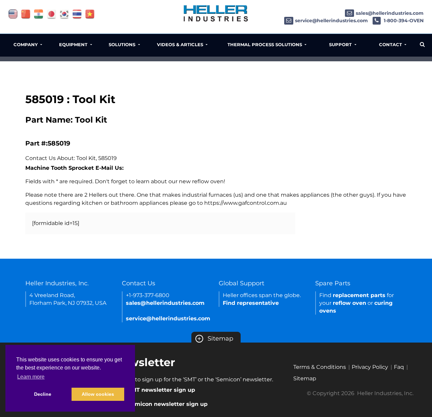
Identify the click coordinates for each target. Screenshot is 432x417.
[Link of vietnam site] (89, 13)
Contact (391, 44)
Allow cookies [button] (98, 394)
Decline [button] (42, 394)
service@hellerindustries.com (331, 21)
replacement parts (359, 295)
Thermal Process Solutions (265, 44)
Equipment (74, 44)
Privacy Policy (370, 367)
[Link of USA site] (13, 13)
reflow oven (349, 303)
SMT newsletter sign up (161, 390)
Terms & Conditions (319, 367)
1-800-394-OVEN (403, 21)
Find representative (251, 303)
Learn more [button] (31, 377)
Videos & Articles (181, 44)
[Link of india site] (38, 13)
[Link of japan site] (51, 13)
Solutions (123, 44)
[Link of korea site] (64, 13)
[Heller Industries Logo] (216, 13)
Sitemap (215, 338)
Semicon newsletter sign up (168, 404)
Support (341, 44)
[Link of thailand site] (77, 13)
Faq (399, 367)
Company (26, 44)
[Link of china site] (25, 13)
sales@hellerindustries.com (390, 13)
